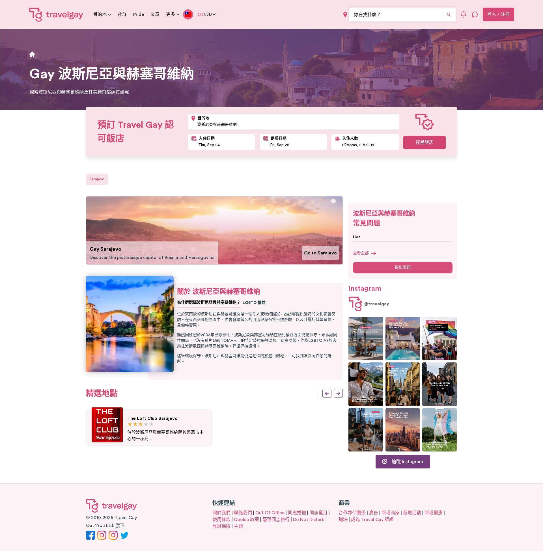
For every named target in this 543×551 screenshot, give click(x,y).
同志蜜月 (318, 513)
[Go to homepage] (56, 14)
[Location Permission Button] (345, 14)
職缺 (343, 519)
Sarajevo (97, 179)
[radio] (130, 424)
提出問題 (403, 267)
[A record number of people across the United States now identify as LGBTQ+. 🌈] (439, 338)
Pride (138, 14)
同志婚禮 (297, 513)
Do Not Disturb (308, 519)
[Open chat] (474, 14)
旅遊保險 (221, 526)
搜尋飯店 (424, 142)
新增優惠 (434, 513)
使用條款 (221, 519)
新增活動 (412, 513)
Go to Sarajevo (320, 253)
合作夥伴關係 (352, 513)
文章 (155, 14)
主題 (238, 526)
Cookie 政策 (246, 519)
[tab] (333, 201)
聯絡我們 (243, 513)
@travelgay (376, 304)
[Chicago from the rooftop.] (365, 429)
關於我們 (221, 513)
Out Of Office (270, 513)
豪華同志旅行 (276, 519)
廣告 (373, 513)
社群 (122, 14)
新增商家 (391, 513)
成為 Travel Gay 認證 (372, 519)
